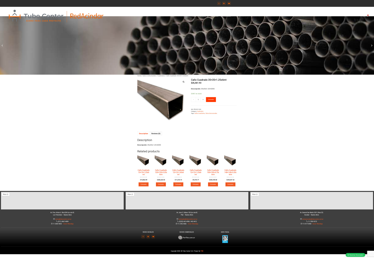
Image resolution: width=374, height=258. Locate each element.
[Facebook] (224, 3)
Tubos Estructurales (211, 113)
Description (143, 133)
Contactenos (226, 16)
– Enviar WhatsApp (68, 224)
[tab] (143, 133)
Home (194, 16)
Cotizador (203, 16)
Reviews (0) (155, 133)
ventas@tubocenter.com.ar (63, 219)
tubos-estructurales (149, 76)
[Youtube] (229, 3)
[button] (2, 45)
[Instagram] (218, 3)
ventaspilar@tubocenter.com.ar (188, 219)
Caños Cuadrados (199, 113)
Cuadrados (161, 76)
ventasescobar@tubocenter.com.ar (312, 219)
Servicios (215, 16)
